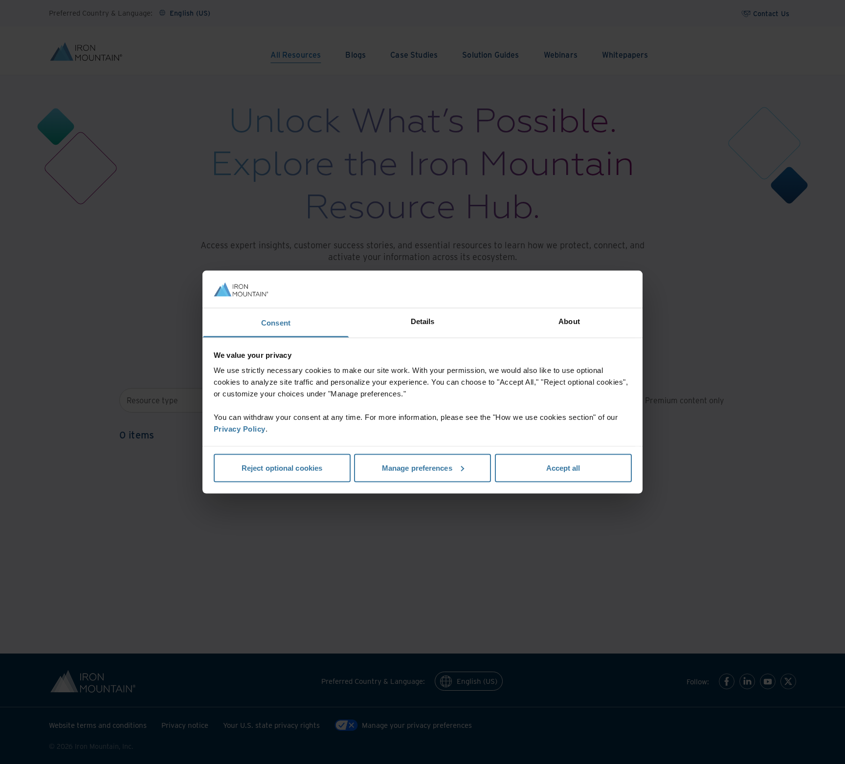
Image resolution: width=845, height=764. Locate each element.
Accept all (563, 467)
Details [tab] (423, 321)
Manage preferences (417, 467)
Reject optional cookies (282, 467)
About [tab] (569, 321)
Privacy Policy (240, 429)
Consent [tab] (275, 323)
